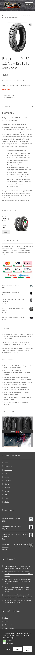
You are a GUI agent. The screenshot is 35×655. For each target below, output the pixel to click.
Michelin (7, 491)
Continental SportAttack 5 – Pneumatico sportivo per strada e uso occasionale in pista (17, 378)
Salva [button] (17, 649)
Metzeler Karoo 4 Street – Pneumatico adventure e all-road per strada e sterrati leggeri (18, 383)
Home (6, 15)
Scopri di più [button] (10, 638)
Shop (10, 15)
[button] (30, 24)
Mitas (6, 495)
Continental (8, 470)
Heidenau (8, 480)
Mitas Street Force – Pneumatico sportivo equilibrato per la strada (16, 393)
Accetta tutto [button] (27, 649)
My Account (8, 625)
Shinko (7, 502)
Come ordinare (9, 628)
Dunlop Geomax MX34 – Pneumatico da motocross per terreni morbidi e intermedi (16, 388)
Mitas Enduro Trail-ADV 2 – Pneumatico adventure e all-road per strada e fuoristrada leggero (17, 372)
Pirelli (6, 498)
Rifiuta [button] (8, 649)
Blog (6, 621)
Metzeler (7, 487)
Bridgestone (9, 466)
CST (6, 473)
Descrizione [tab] (6, 106)
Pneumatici (16, 15)
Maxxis (7, 484)
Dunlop (7, 477)
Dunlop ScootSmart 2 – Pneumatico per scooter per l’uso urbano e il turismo (18, 366)
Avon (6, 463)
